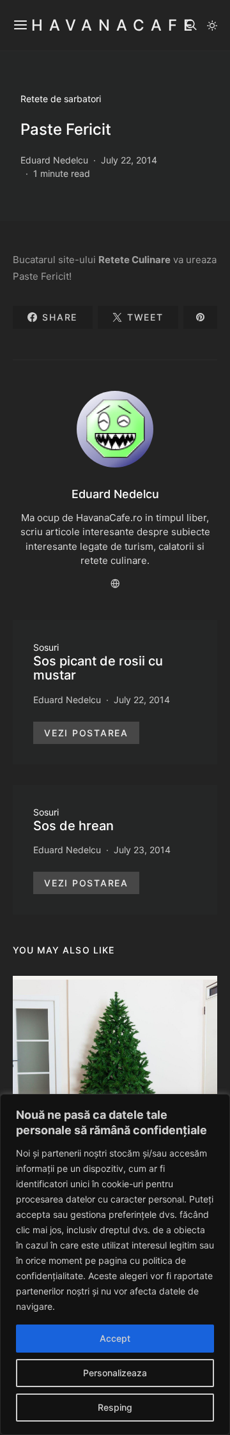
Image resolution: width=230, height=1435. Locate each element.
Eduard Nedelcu (54, 160)
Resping (115, 1407)
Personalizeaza (115, 1372)
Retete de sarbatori (60, 98)
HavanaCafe (115, 25)
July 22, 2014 (129, 160)
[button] (212, 25)
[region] (115, 1264)
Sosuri (46, 647)
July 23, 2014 (142, 849)
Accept (115, 1338)
